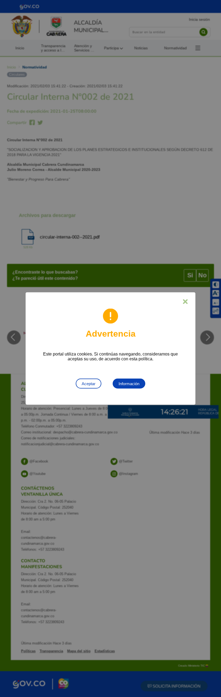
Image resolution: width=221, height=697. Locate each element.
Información (129, 383)
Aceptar (88, 383)
